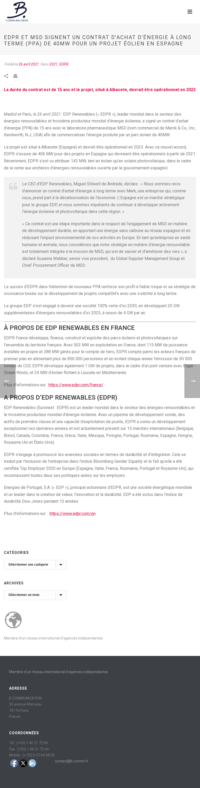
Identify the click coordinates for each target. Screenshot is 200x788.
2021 (53, 64)
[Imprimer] (18, 76)
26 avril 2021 (28, 64)
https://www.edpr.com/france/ (75, 384)
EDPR (63, 64)
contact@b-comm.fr (71, 761)
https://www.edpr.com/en (72, 513)
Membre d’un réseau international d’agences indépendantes (53, 638)
